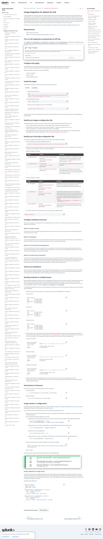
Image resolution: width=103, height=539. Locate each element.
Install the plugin (91, 21)
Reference (67, 2)
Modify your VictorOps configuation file (92, 27)
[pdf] (83, 8)
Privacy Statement (5, 536)
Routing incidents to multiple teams (94, 45)
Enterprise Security (22, 2)
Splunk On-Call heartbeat (93, 33)
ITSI (31, 2)
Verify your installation (92, 42)
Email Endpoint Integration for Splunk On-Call (70, 25)
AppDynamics (50, 2)
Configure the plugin (92, 19)
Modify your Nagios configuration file (92, 24)
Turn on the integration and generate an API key (94, 17)
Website (91, 534)
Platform (13, 2)
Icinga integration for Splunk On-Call (94, 12)
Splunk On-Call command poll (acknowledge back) (94, 36)
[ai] (80, 8)
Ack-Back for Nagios (44, 251)
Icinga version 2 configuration (94, 49)
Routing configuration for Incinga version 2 (93, 52)
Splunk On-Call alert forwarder (94, 32)
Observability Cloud (39, 2)
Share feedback (43, 510)
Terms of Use (98, 534)
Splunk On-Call (40, 8)
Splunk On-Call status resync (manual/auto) (94, 40)
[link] (78, 8)
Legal (81, 534)
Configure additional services (94, 30)
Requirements (91, 14)
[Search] (100, 3)
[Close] (33, 533)
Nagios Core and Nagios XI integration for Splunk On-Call (67, 406)
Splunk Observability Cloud (29, 8)
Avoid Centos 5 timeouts (93, 47)
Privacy (86, 534)
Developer (59, 2)
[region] (17, 535)
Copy (69, 421)
